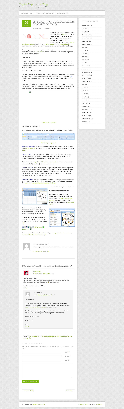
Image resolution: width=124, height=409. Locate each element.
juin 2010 (84, 90)
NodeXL (64, 34)
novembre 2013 (86, 25)
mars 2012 (85, 32)
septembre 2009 (86, 118)
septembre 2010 (86, 81)
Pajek (23, 150)
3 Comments (47, 28)
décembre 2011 (86, 35)
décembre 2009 (86, 109)
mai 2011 (84, 56)
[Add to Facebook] (23, 227)
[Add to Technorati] (43, 227)
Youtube (32, 148)
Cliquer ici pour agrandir (48, 122)
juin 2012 (84, 29)
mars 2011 (85, 63)
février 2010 (85, 103)
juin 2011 (84, 53)
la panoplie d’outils (63, 44)
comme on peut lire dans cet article (35, 307)
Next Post (70, 391)
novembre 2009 (86, 112)
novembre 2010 (86, 75)
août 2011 (84, 47)
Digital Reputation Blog (33, 4)
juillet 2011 (85, 50)
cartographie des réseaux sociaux (61, 233)
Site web (67, 360)
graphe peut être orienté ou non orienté (46, 162)
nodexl (24, 235)
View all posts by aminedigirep (41, 251)
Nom (66, 352)
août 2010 (84, 84)
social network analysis (40, 235)
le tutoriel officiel (39, 52)
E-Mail (67, 356)
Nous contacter (63, 13)
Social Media (42, 233)
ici (38, 53)
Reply (25, 288)
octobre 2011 (85, 41)
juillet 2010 (85, 87)
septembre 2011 (86, 44)
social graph (29, 235)
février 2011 (85, 66)
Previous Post (28, 391)
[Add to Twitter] (37, 227)
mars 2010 (85, 100)
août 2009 (84, 121)
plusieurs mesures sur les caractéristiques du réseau (40, 183)
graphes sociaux (49, 44)
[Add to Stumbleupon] (28, 227)
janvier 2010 (85, 106)
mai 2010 (84, 94)
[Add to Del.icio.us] (26, 227)
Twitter (27, 148)
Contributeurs (26, 13)
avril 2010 (84, 97)
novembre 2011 (86, 38)
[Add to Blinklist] (32, 227)
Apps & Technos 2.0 (33, 233)
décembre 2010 (86, 72)
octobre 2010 (85, 78)
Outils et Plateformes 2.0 (45, 13)
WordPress (99, 404)
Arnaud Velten (37, 271)
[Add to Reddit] (30, 227)
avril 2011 (84, 60)
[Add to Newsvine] (31, 229)
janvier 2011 (85, 69)
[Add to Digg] (25, 227)
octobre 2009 (85, 115)
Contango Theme (83, 404)
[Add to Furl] (26, 229)
